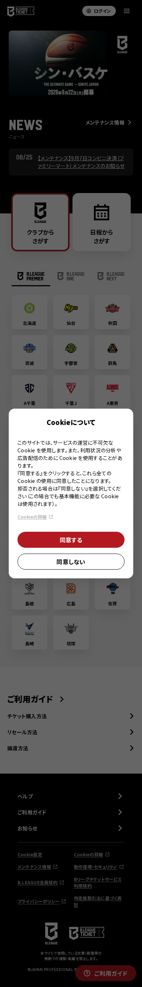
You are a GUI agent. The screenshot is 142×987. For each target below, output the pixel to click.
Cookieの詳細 (32, 517)
